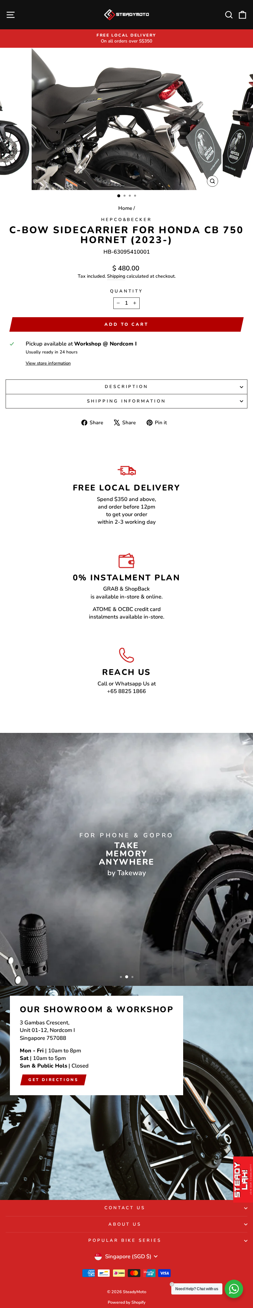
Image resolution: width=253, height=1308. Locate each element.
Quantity (126, 291)
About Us (125, 1224)
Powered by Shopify (127, 1302)
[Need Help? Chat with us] (234, 1289)
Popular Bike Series (125, 1240)
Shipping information (126, 401)
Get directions (53, 1079)
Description (127, 387)
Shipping (116, 276)
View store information (48, 363)
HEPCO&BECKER (126, 220)
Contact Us (125, 1208)
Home (125, 208)
